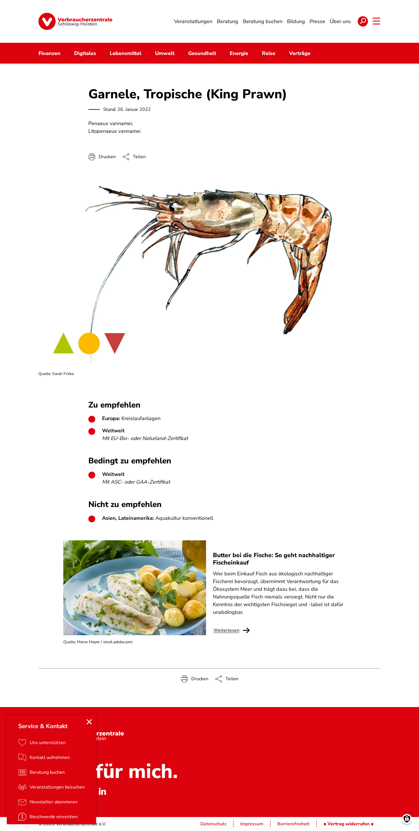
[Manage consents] (407, 819)
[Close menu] (89, 721)
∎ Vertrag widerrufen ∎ (349, 824)
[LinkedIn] (102, 791)
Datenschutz (213, 824)
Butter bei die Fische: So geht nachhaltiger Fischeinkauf (274, 559)
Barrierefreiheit (293, 824)
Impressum (251, 824)
